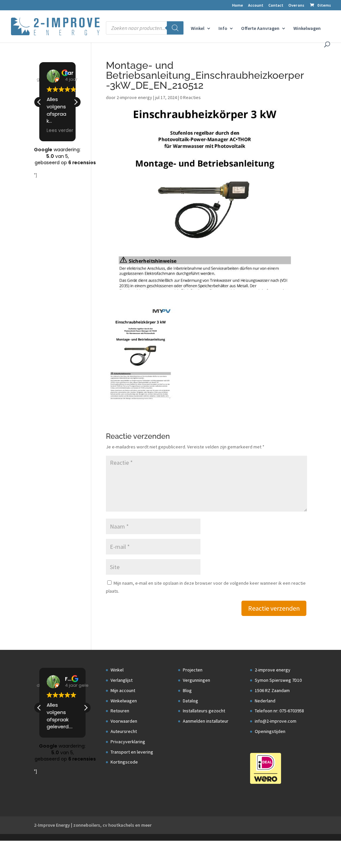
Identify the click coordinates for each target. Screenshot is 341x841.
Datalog (190, 701)
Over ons (296, 5)
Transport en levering (132, 752)
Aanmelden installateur (205, 721)
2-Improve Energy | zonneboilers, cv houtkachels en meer (93, 825)
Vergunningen (196, 680)
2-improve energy (134, 97)
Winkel (197, 28)
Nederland (265, 701)
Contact (275, 5)
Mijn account (123, 690)
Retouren (120, 711)
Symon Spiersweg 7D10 (278, 680)
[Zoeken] (175, 28)
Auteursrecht (124, 731)
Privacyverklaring (128, 742)
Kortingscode (124, 762)
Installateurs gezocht (204, 711)
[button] (76, 102)
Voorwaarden (124, 721)
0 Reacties (190, 97)
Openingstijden (270, 731)
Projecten (192, 670)
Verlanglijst (122, 680)
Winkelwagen (307, 28)
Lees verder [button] (60, 131)
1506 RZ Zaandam (272, 690)
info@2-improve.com (275, 721)
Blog (187, 690)
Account (255, 5)
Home (237, 5)
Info (222, 28)
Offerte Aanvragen (260, 28)
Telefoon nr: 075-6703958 (279, 711)
